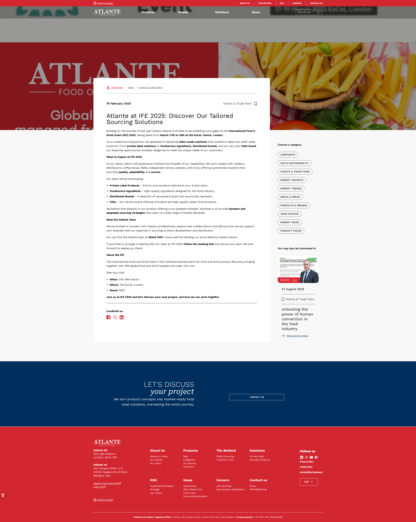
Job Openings (224, 486)
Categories (189, 459)
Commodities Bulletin (195, 496)
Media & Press (290, 197)
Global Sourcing (225, 456)
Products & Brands (293, 205)
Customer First (224, 459)
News (256, 12)
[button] (2, 495)
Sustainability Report (162, 486)
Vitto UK (98, 487)
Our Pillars (156, 493)
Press (253, 486)
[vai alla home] (107, 12)
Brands (183, 12)
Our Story (155, 463)
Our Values (156, 459)
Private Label (257, 456)
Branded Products (260, 459)
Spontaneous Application (230, 489)
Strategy (154, 489)
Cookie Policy (306, 467)
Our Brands (189, 463)
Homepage (117, 87)
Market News (289, 222)
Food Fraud (189, 493)
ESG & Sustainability (294, 163)
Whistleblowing (258, 489)
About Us (245, 3)
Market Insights (291, 180)
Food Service (289, 213)
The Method (265, 3)
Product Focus (290, 230)
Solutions (222, 12)
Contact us (316, 3)
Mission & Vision (159, 456)
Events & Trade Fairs (150, 87)
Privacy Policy (306, 461)
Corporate (287, 154)
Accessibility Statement (311, 472)
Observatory (190, 486)
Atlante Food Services (105, 483)
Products (148, 12)
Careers (297, 3)
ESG (282, 3)
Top (306, 482)
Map (185, 456)
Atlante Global (105, 3)
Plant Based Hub (192, 489)
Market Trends (291, 188)
